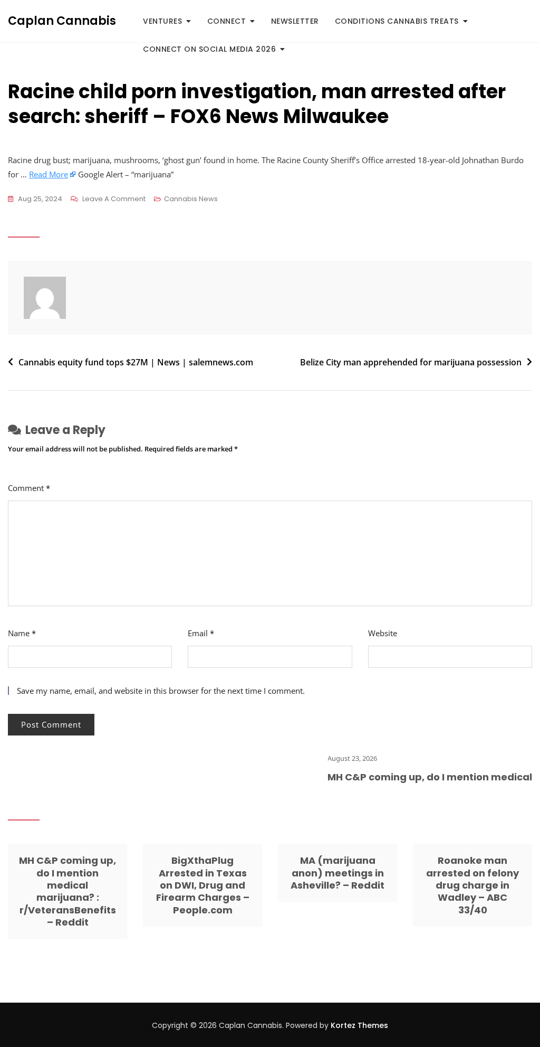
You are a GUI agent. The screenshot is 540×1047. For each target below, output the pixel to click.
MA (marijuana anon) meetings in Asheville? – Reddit (337, 873)
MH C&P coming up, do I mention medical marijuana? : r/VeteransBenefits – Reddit (67, 891)
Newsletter (295, 21)
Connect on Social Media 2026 (209, 49)
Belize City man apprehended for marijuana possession (411, 362)
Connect (226, 21)
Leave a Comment (114, 199)
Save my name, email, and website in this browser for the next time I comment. (161, 690)
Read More (48, 174)
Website (382, 633)
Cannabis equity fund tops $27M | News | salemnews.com (135, 362)
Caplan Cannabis (62, 21)
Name (22, 633)
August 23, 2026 (340, 758)
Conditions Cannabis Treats (397, 21)
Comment (29, 488)
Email (201, 633)
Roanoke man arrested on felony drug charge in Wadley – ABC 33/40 (472, 885)
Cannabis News (191, 199)
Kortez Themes (359, 1025)
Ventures (162, 21)
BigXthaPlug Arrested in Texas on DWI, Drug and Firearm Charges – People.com (202, 885)
